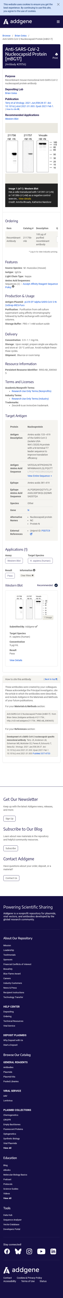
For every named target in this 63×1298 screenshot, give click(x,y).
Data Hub (7, 1215)
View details (25, 198)
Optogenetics (9, 1134)
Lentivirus (8, 1100)
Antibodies (8, 1067)
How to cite (11, 109)
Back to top (50, 679)
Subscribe (11, 848)
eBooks (7, 1170)
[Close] (56, 4)
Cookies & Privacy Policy (29, 1277)
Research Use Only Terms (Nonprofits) (31, 391)
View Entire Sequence (39, 476)
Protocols (7, 1184)
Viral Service (9, 1026)
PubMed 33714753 (41, 753)
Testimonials (9, 955)
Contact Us (11, 878)
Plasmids (7, 1072)
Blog (5, 1165)
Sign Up (9, 818)
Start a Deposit (10, 1045)
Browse (6, 35)
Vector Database (11, 1224)
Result (8, 570)
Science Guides (10, 1189)
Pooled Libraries (11, 1081)
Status (43, 1281)
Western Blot (11, 118)
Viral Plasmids (10, 1143)
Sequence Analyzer (12, 1219)
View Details (16, 660)
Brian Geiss (21, 35)
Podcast (7, 1179)
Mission (7, 945)
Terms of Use (28, 1281)
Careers (7, 978)
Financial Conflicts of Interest (17, 964)
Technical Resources (13, 1021)
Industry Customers (12, 983)
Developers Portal (11, 1229)
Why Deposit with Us (13, 1040)
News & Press (10, 988)
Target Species (36, 555)
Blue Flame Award (11, 973)
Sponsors (7, 959)
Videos (6, 1193)
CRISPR (7, 1119)
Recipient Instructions (13, 992)
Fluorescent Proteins (13, 1129)
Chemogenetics (10, 1115)
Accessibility (9, 1281)
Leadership (8, 950)
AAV (5, 1096)
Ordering (7, 1016)
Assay (8, 555)
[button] (58, 22)
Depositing (8, 1011)
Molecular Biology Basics (15, 1174)
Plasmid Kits (9, 1076)
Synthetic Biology (11, 1138)
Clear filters (26, 575)
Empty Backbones (11, 1124)
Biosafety (7, 969)
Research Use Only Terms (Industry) (30, 398)
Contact (7, 1277)
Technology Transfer (13, 997)
